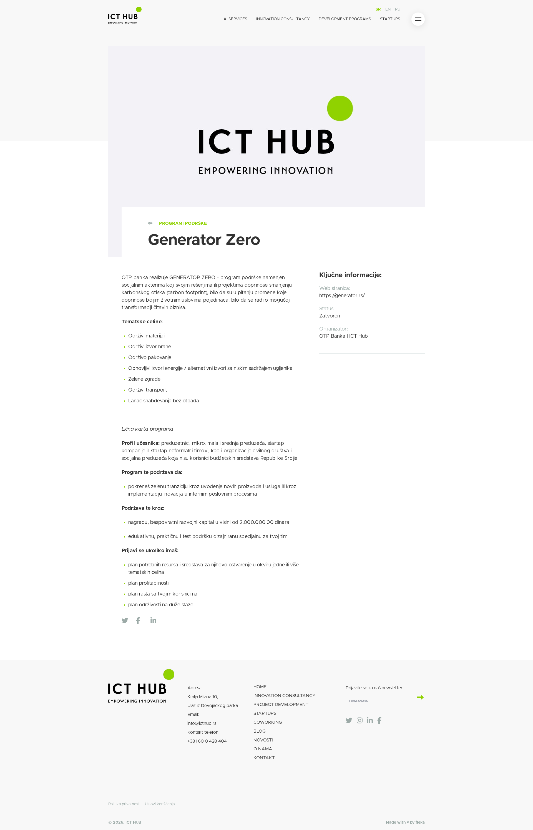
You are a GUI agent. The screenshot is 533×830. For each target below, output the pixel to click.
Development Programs (345, 19)
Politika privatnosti (124, 804)
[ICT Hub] (125, 16)
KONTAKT (264, 758)
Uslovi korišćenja (160, 804)
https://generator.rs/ (342, 295)
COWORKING (267, 722)
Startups (390, 19)
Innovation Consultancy (283, 19)
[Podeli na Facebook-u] (141, 621)
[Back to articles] (150, 223)
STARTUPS (264, 713)
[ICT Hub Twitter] (349, 720)
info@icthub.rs (201, 723)
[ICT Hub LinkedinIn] (370, 720)
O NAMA (262, 749)
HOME (259, 687)
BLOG (259, 731)
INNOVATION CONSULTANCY (284, 695)
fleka (420, 822)
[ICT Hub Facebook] (379, 720)
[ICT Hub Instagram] (360, 720)
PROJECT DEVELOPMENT (280, 704)
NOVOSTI (263, 740)
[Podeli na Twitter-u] (127, 621)
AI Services (235, 19)
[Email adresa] (418, 698)
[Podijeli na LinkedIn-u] (156, 621)
